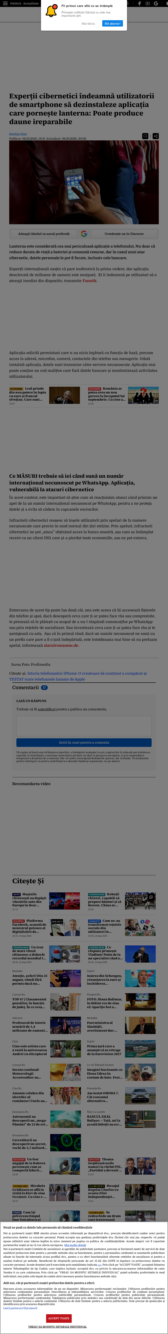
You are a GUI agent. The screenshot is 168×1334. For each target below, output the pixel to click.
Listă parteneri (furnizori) (20, 1308)
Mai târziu (88, 23)
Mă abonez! (112, 23)
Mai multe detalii (75, 1245)
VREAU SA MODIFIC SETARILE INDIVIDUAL (57, 1326)
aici (99, 1265)
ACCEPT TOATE (58, 1318)
